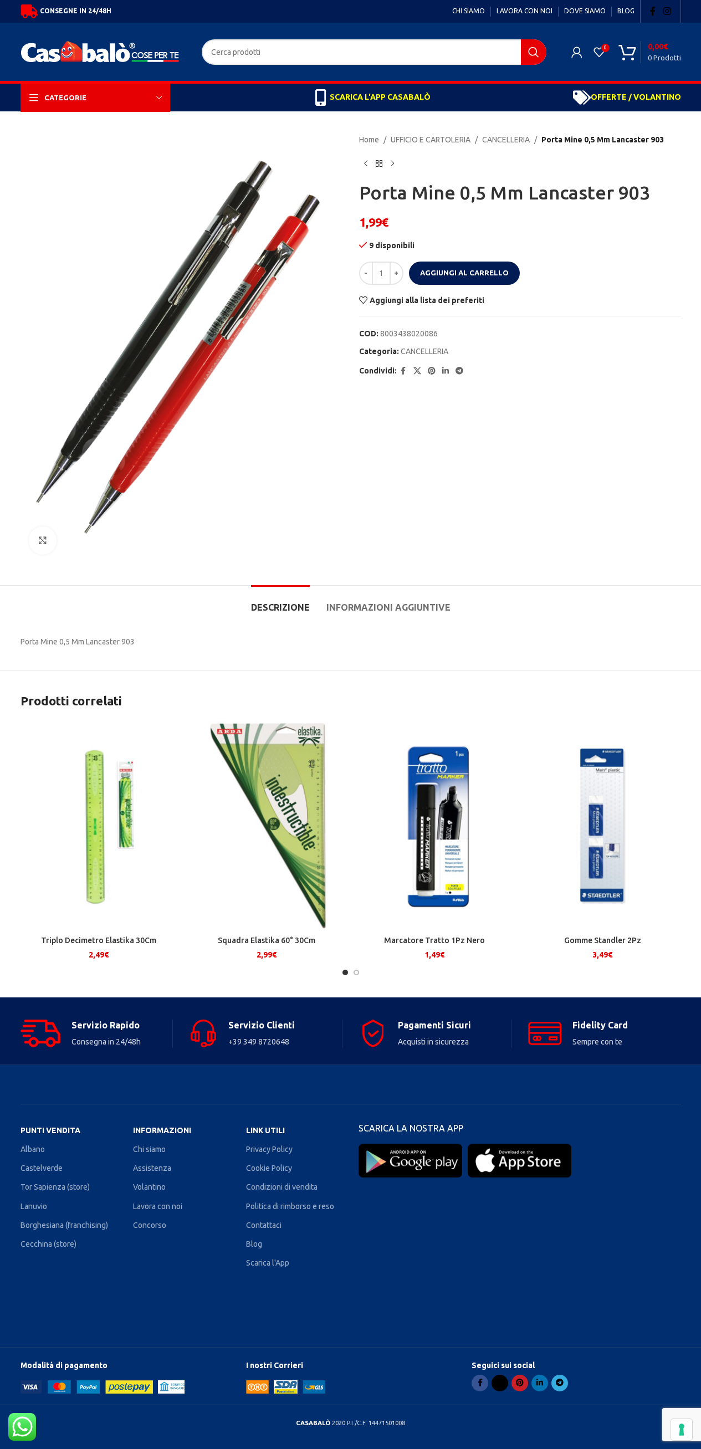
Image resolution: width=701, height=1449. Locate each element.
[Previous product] (365, 163)
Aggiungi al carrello (464, 273)
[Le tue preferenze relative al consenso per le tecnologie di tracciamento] (681, 1429)
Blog (254, 1244)
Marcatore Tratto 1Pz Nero (434, 940)
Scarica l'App (267, 1262)
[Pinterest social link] (431, 370)
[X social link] (417, 370)
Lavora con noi (157, 1206)
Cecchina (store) (48, 1244)
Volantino (149, 1186)
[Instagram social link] (666, 11)
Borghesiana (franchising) (64, 1225)
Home (369, 139)
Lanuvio (34, 1206)
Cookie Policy (269, 1168)
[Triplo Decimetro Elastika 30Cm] (99, 825)
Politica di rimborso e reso (290, 1206)
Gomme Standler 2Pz (602, 940)
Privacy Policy (269, 1149)
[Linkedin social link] (445, 370)
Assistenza (152, 1168)
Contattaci (264, 1225)
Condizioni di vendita (282, 1186)
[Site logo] (103, 51)
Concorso (149, 1225)
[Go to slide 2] (356, 972)
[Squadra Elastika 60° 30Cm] (266, 825)
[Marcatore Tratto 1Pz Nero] (434, 825)
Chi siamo (149, 1149)
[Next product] (392, 163)
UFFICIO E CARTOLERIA (430, 139)
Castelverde (42, 1168)
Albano (33, 1149)
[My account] (577, 52)
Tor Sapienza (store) (55, 1186)
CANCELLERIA (506, 139)
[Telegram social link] (459, 370)
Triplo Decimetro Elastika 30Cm (98, 940)
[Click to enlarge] (43, 540)
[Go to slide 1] (345, 972)
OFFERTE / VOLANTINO (636, 97)
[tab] (280, 602)
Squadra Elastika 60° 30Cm (266, 940)
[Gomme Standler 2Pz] (602, 825)
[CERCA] (533, 52)
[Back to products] (379, 163)
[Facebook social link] (652, 11)
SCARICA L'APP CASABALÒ (380, 97)
